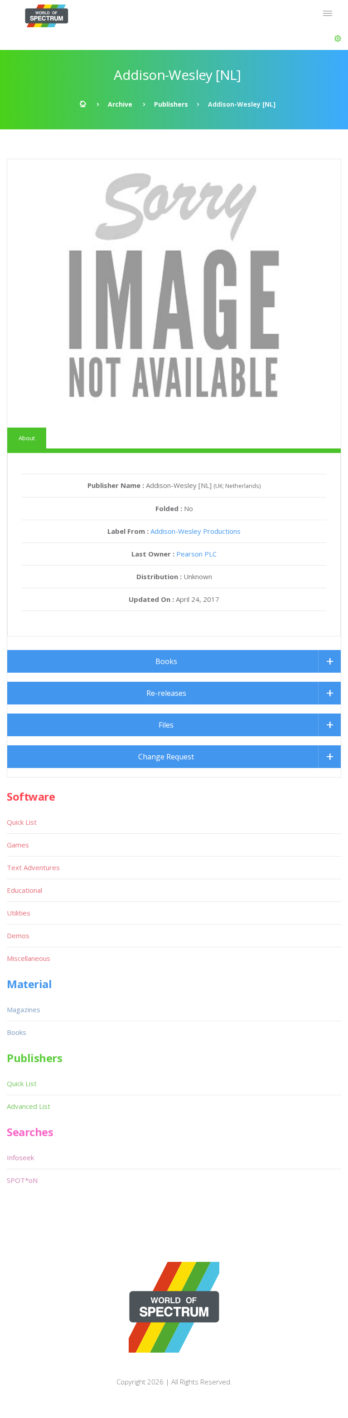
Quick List (22, 822)
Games (18, 844)
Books (166, 661)
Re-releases (166, 693)
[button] (337, 38)
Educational (24, 890)
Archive (120, 104)
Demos (18, 935)
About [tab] (27, 438)
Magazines (23, 1009)
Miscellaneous (28, 958)
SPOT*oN (22, 1180)
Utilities (18, 912)
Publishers (171, 104)
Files (166, 725)
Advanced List (28, 1106)
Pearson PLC (196, 553)
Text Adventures (33, 867)
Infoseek (20, 1157)
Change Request (166, 757)
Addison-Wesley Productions (195, 531)
